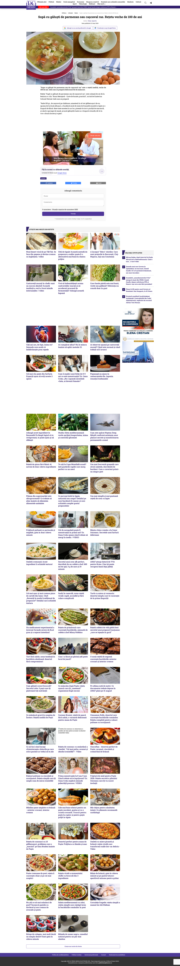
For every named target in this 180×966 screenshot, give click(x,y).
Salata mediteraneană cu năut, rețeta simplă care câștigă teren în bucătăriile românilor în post (72, 905)
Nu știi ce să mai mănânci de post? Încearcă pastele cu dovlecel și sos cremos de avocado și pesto (39, 906)
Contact (103, 955)
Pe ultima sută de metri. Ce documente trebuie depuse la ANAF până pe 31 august (102, 688)
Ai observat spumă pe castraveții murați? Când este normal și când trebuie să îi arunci (105, 347)
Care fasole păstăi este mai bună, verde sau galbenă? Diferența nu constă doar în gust (104, 285)
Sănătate (130, 2)
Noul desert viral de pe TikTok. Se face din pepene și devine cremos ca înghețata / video (41, 254)
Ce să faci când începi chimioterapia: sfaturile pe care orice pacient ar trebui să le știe (40, 749)
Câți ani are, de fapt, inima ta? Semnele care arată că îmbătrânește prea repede (39, 347)
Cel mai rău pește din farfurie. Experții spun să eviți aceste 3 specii (39, 376)
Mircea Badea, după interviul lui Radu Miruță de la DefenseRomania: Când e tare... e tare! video (139, 259)
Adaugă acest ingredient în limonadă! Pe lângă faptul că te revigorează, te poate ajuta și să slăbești (40, 436)
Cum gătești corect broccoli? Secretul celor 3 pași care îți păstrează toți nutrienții (38, 688)
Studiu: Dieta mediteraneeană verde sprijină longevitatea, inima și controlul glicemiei (73, 435)
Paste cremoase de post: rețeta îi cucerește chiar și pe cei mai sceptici (40, 875)
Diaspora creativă (92, 2)
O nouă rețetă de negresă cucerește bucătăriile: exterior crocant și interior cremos (103, 659)
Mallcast (92, 4)
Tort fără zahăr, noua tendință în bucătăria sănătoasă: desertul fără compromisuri (40, 659)
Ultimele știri (41, 2)
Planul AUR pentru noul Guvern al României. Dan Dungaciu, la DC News (72, 7)
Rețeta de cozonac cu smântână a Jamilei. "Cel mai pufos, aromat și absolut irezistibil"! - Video (73, 749)
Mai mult (101, 4)
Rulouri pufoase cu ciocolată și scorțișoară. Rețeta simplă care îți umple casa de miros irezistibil (41, 778)
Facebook (50, 183)
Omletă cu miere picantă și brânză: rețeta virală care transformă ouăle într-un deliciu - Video (105, 845)
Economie (80, 2)
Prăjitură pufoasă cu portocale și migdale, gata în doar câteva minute (40, 532)
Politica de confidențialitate (60, 955)
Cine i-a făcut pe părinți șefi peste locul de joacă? (73, 657)
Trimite (73, 214)
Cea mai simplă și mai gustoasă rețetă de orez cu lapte (104, 497)
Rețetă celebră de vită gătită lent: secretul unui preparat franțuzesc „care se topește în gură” (105, 630)
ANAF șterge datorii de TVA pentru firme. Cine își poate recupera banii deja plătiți (102, 564)
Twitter (74, 183)
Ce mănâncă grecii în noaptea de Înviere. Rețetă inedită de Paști (40, 716)
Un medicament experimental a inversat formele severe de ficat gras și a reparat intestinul (40, 630)
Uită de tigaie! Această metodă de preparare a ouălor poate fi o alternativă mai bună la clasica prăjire (72, 255)
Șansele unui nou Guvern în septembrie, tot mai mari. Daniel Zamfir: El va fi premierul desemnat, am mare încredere (138, 270)
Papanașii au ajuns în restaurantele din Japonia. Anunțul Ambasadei (101, 376)
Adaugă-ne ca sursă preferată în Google (79, 28)
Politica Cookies (76, 955)
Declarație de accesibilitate (117, 955)
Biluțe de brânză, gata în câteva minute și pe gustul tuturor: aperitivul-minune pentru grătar (104, 875)
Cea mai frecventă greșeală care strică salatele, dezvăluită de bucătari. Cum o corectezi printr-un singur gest (104, 468)
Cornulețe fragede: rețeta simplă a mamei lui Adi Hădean (105, 903)
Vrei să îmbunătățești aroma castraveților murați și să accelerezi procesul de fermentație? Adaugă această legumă (71, 288)
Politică (51, 2)
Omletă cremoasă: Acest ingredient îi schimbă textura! (39, 562)
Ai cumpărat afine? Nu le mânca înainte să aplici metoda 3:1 (72, 345)
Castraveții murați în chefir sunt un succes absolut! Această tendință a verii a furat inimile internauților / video (40, 287)
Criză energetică (69, 2)
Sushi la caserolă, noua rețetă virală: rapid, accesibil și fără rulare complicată (71, 595)
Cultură (138, 2)
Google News (62, 173)
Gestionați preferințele (91, 955)
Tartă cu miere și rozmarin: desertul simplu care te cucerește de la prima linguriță (104, 595)
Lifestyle (70, 13)
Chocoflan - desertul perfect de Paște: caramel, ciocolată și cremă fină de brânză (103, 749)
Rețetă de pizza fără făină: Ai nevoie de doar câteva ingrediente (41, 465)
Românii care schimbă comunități (113, 2)
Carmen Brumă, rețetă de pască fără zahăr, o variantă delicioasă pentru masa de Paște (72, 717)
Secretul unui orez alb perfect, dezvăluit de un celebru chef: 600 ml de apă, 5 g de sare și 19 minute (72, 565)
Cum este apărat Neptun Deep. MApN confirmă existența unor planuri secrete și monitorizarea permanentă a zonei (104, 436)
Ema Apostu (92, 21)
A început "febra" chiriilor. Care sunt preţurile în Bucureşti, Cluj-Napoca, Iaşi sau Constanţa (104, 254)
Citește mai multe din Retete (73, 946)
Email (99, 183)
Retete (76, 13)
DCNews (31, 5)
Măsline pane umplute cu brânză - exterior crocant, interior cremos (40, 810)
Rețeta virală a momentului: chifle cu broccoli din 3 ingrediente (70, 875)
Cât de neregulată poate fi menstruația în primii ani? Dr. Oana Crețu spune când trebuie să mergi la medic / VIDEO (73, 534)
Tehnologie (83, 4)
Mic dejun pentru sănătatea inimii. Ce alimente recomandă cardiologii (103, 810)
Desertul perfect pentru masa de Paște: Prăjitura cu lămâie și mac (72, 842)
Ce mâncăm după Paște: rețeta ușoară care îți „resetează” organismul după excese (71, 688)
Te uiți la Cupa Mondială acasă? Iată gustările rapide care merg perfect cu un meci (72, 466)
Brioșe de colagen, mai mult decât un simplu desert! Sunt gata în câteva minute (41, 936)
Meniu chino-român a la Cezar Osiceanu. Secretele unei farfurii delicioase (104, 532)
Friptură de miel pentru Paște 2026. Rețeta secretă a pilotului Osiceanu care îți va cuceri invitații (103, 779)
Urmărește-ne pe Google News (106, 28)
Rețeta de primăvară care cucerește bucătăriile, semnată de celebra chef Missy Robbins (73, 630)
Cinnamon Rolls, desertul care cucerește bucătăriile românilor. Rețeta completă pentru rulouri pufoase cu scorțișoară (104, 719)
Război (58, 2)
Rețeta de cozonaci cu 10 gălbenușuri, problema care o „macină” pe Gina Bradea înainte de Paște (40, 845)
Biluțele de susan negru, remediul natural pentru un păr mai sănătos (73, 936)
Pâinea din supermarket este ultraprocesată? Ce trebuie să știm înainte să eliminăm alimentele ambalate (39, 500)
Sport (75, 4)
